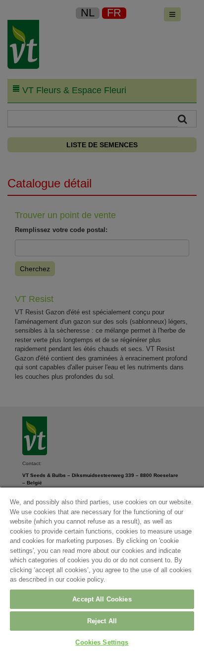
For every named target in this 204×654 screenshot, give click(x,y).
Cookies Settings (101, 642)
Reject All (102, 621)
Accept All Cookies (101, 599)
